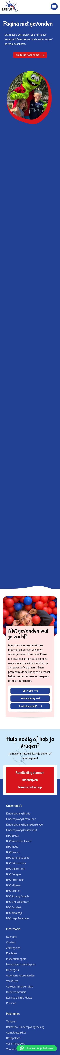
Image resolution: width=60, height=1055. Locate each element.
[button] (54, 6)
